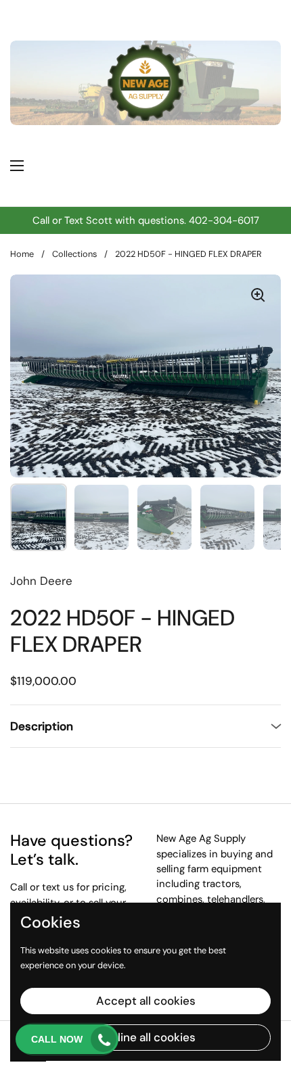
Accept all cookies (146, 1000)
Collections (74, 254)
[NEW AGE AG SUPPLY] (156, 165)
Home (22, 254)
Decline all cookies (146, 1037)
